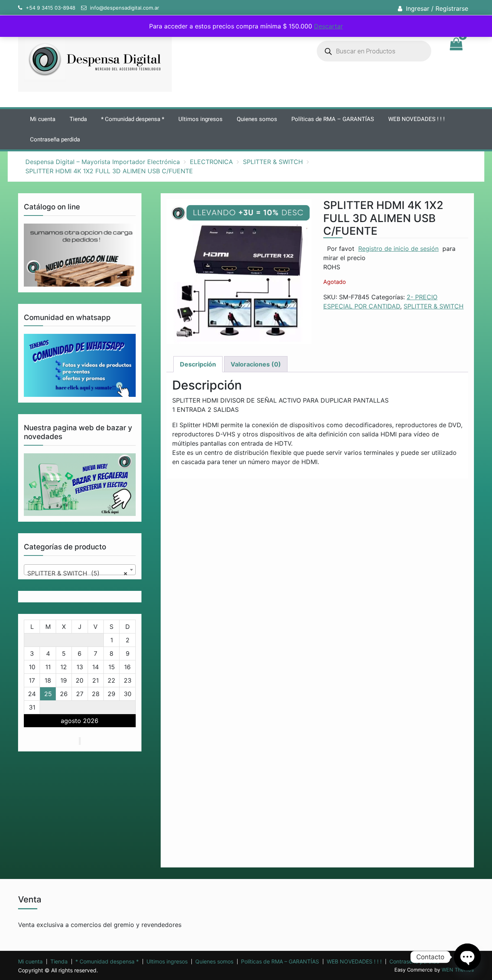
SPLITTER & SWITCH (273, 162)
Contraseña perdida (55, 139)
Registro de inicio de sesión (398, 248)
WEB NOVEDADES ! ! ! (416, 119)
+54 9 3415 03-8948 (50, 8)
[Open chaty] (467, 957)
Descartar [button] (328, 26)
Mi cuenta (42, 119)
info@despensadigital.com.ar (124, 8)
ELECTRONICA (211, 162)
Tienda (78, 119)
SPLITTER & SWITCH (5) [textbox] (77, 573)
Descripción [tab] (198, 364)
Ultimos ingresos (200, 119)
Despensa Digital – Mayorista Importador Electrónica (102, 162)
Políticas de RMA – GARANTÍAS (332, 119)
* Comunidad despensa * (132, 119)
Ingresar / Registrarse (437, 8)
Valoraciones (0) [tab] (256, 364)
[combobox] (80, 569)
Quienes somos (257, 119)
